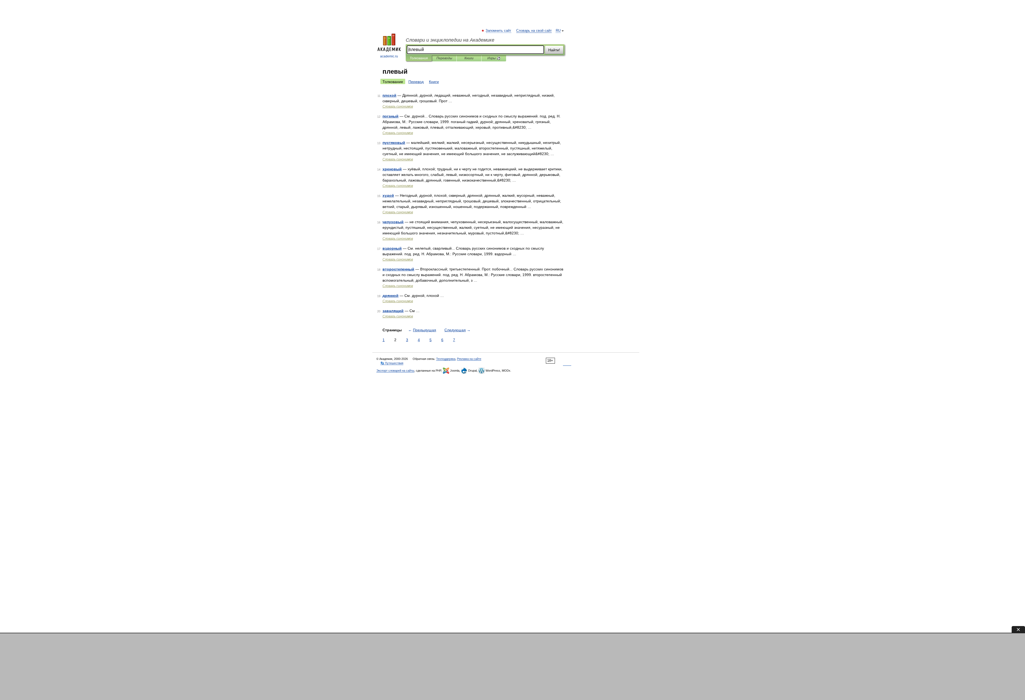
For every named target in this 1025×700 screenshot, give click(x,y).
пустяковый (394, 142)
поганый (391, 116)
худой (388, 195)
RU (558, 31)
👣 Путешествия (391, 363)
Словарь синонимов (398, 106)
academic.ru (389, 56)
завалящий (393, 311)
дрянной (391, 295)
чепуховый (393, 222)
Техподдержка (445, 358)
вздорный (392, 248)
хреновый (392, 169)
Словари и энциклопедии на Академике (450, 40)
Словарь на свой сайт (534, 31)
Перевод (416, 82)
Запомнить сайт (498, 31)
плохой (389, 95)
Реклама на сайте (469, 358)
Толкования (419, 58)
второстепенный (398, 269)
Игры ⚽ (493, 58)
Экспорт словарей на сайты (395, 370)
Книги (469, 58)
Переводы (444, 58)
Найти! (554, 50)
